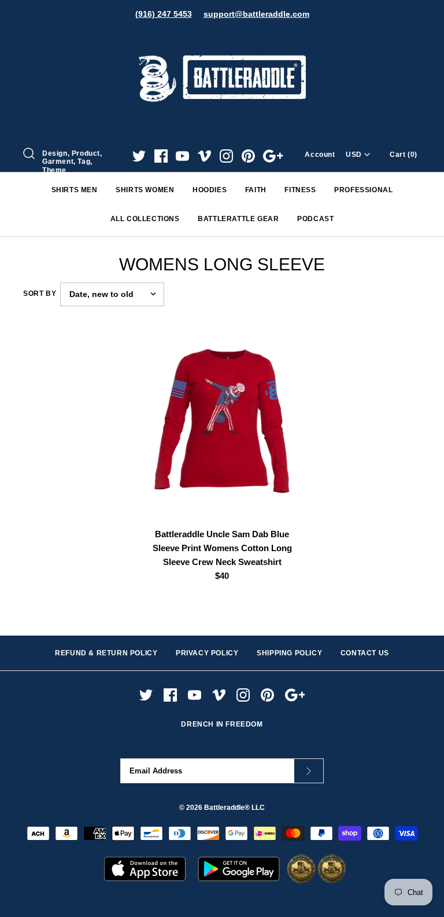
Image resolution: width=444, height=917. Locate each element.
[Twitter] (139, 156)
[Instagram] (226, 156)
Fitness (300, 190)
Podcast (315, 219)
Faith (256, 190)
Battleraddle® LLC (234, 808)
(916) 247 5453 (163, 14)
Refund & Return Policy (106, 653)
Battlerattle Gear (238, 219)
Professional (363, 190)
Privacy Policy (207, 653)
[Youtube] (182, 156)
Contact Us (365, 653)
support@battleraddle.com (256, 14)
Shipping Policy (289, 653)
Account (320, 155)
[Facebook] (161, 156)
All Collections (145, 219)
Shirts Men (74, 190)
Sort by (39, 293)
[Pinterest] (248, 156)
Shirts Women (145, 190)
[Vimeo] (204, 156)
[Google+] (273, 156)
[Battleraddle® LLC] (222, 39)
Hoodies (210, 190)
